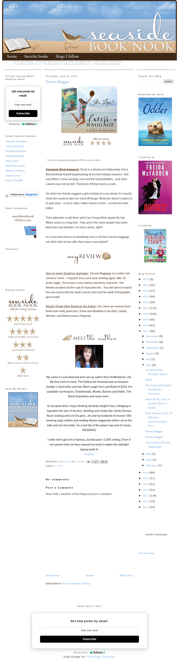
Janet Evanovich (15, 166)
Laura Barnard (15, 146)
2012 (146, 495)
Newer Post (53, 575)
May (149, 454)
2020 (146, 314)
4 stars (59, 466)
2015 (146, 478)
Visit (146, 553)
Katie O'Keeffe (14, 180)
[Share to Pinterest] (106, 461)
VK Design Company (100, 656)
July (148, 359)
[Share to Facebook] (103, 461)
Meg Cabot (12, 161)
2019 (146, 319)
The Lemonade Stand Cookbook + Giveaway (158, 389)
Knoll (148, 379)
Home (89, 575)
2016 (146, 472)
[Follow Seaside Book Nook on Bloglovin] (24, 196)
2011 (146, 501)
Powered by (14, 124)
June (149, 365)
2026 (146, 279)
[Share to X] (99, 461)
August (150, 353)
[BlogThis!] (96, 461)
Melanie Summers (16, 141)
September (153, 347)
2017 (146, 331)
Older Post (126, 575)
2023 (146, 296)
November (152, 342)
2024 (146, 291)
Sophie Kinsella (15, 156)
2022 (146, 302)
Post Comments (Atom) (76, 583)
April (149, 459)
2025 (146, 285)
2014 (146, 484)
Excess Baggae (154, 431)
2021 (146, 308)
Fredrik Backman (16, 151)
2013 (146, 490)
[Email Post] (88, 461)
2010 (146, 507)
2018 (146, 325)
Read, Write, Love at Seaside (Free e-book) (157, 403)
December (152, 336)
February (152, 465)
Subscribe (23, 113)
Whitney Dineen (15, 170)
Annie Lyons (13, 175)
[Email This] (93, 461)
